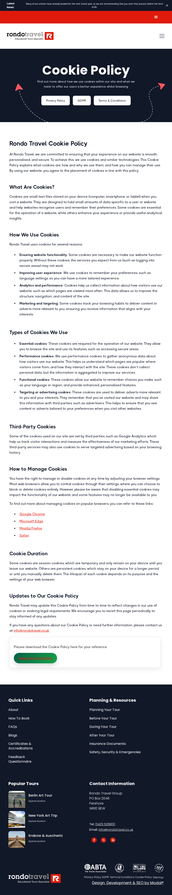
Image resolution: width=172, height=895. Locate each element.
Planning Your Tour (104, 710)
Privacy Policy (55, 100)
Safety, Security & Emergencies (115, 752)
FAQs (12, 727)
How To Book (19, 718)
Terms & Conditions (112, 100)
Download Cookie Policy (35, 658)
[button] (156, 17)
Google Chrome (32, 514)
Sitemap (158, 877)
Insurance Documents (107, 743)
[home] (30, 36)
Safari (24, 535)
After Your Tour (102, 735)
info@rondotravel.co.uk (31, 631)
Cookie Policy (143, 877)
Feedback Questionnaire (19, 759)
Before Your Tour (103, 718)
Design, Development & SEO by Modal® (128, 883)
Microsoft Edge (31, 521)
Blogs (12, 735)
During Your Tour (103, 727)
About (13, 710)
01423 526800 (105, 824)
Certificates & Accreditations (20, 746)
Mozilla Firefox (31, 528)
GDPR (82, 100)
